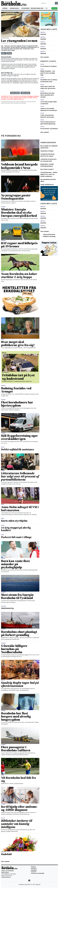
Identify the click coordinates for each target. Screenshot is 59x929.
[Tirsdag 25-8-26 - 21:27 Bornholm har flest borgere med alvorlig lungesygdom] (20, 701)
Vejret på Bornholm (49, 234)
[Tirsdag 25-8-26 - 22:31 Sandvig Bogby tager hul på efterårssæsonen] (20, 669)
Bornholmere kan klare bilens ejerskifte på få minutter (47, 95)
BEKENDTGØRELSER (37, 8)
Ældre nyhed (25, 93)
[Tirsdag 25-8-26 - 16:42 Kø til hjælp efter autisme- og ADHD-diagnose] (20, 795)
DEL (3, 53)
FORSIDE (5, 8)
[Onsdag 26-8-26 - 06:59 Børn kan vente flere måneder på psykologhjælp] (20, 549)
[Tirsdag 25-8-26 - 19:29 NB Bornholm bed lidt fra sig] (20, 766)
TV (46, 8)
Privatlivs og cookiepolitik (37, 873)
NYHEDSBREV (25, 8)
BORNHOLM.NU (14, 8)
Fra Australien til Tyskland (48, 66)
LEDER (2, 339)
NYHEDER (3, 161)
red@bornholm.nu (6, 877)
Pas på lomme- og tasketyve (49, 128)
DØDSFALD (42, 32)
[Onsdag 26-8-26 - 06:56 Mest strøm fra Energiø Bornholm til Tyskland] (20, 583)
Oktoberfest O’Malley (46, 151)
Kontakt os (34, 868)
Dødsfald (43, 34)
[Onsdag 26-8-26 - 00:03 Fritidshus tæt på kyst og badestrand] (20, 362)
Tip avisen (54, 8)
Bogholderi (34, 870)
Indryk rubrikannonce (47, 184)
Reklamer (33, 866)
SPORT (2, 271)
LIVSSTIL (42, 64)
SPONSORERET (5, 372)
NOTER (2, 447)
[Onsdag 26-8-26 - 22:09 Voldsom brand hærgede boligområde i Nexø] (20, 150)
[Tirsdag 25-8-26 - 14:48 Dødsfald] (20, 843)
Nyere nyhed (15, 93)
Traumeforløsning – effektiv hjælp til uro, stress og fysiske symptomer (48, 174)
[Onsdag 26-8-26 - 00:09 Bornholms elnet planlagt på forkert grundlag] (20, 620)
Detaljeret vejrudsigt (49, 236)
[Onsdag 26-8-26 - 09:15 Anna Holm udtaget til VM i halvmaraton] (20, 495)
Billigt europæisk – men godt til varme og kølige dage (47, 73)
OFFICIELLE (3, 606)
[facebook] (29, 880)
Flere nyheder (44, 57)
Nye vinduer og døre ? (47, 169)
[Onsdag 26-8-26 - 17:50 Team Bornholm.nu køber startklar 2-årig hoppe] (20, 262)
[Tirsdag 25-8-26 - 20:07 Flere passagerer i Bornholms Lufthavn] (20, 735)
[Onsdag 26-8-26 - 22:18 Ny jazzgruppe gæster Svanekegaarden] (20, 183)
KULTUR (3, 192)
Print (9, 53)
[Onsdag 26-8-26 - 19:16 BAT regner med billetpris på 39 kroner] (20, 231)
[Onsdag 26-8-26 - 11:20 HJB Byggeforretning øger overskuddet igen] (20, 422)
